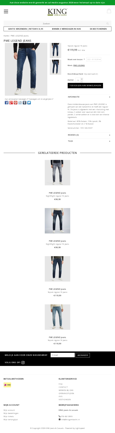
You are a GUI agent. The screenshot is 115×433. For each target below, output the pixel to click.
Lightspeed (80, 428)
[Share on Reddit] (20, 102)
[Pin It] (15, 102)
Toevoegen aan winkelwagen (85, 85)
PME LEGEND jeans (20, 36)
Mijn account (9, 410)
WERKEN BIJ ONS (66, 390)
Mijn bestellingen (11, 413)
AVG (60, 396)
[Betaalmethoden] (7, 385)
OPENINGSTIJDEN (66, 393)
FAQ (60, 384)
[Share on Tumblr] (24, 102)
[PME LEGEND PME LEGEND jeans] (26, 69)
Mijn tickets (9, 416)
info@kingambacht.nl (70, 419)
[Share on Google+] (11, 102)
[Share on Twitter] (29, 102)
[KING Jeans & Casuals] (62, 12)
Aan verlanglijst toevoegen (16, 99)
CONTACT (63, 387)
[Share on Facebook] (6, 102)
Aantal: (71, 80)
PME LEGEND (79, 65)
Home (6, 36)
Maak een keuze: (76, 59)
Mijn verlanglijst (11, 419)
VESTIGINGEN (65, 399)
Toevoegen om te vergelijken (40, 99)
